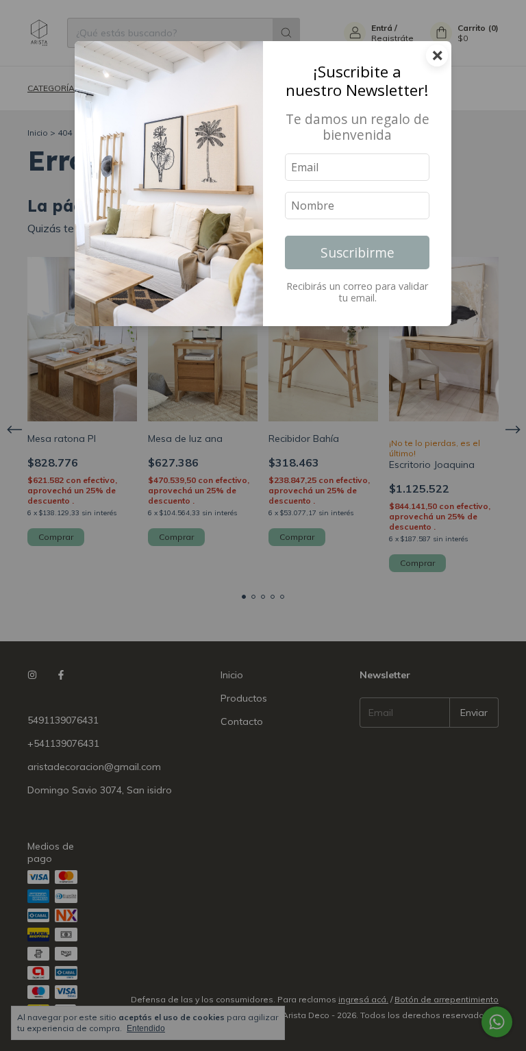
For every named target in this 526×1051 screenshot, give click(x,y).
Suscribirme (357, 252)
